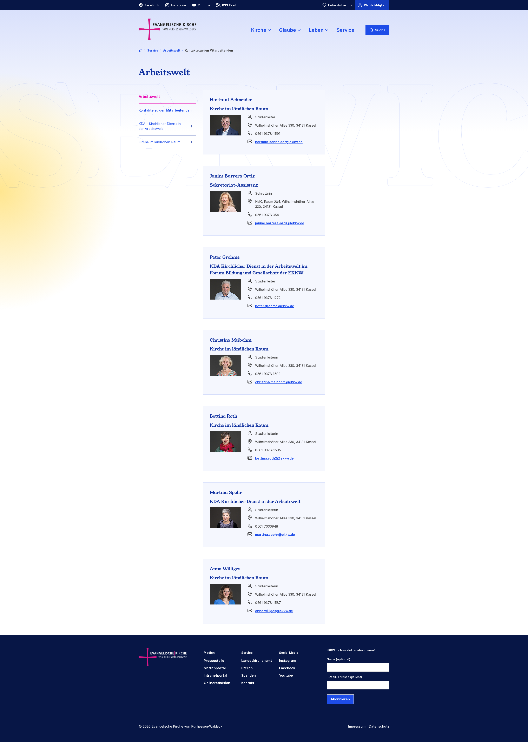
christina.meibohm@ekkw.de (278, 382)
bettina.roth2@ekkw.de (274, 458)
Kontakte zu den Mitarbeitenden (165, 110)
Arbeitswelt (171, 50)
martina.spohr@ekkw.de (275, 535)
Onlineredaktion (217, 683)
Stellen (247, 668)
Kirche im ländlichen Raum (159, 142)
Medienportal (215, 668)
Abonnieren (340, 699)
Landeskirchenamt (256, 661)
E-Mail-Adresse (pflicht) (344, 677)
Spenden (248, 675)
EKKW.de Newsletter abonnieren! (351, 650)
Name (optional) (338, 659)
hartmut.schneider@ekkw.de (279, 142)
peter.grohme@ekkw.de (274, 306)
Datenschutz (379, 726)
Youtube (286, 675)
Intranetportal (215, 675)
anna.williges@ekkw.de (274, 611)
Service (345, 30)
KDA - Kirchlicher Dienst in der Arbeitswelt (160, 126)
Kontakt (247, 683)
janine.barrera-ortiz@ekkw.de (279, 223)
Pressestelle (214, 661)
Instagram (287, 661)
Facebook (287, 668)
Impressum (356, 726)
